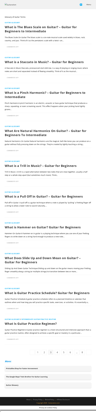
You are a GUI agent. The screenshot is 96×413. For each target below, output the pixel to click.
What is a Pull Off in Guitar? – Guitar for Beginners (44, 196)
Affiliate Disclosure (63, 399)
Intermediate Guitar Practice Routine (38, 319)
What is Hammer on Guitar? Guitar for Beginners (43, 227)
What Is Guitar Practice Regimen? (31, 323)
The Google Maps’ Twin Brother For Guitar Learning (27, 377)
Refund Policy (49, 399)
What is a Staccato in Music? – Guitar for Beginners (44, 62)
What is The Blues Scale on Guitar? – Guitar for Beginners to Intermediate (41, 29)
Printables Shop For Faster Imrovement (22, 368)
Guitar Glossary (12, 23)
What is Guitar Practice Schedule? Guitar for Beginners (47, 293)
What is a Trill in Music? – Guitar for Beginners (40, 166)
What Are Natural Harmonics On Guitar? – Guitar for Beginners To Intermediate (45, 133)
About (28, 399)
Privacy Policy (37, 399)
